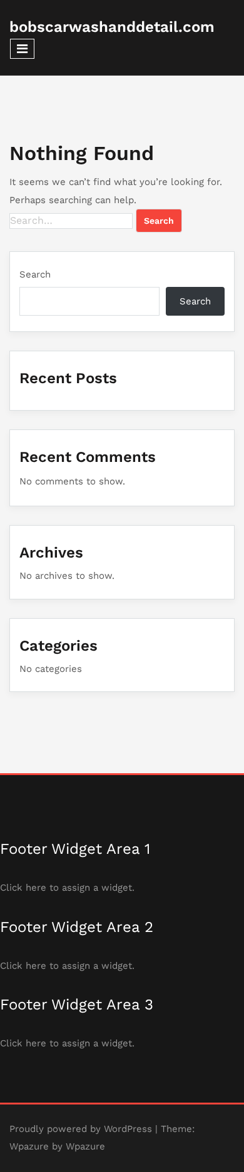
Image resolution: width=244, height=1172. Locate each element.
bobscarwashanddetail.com (112, 27)
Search (35, 274)
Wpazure (29, 1146)
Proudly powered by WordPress (80, 1128)
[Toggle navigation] (22, 48)
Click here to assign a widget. (67, 887)
